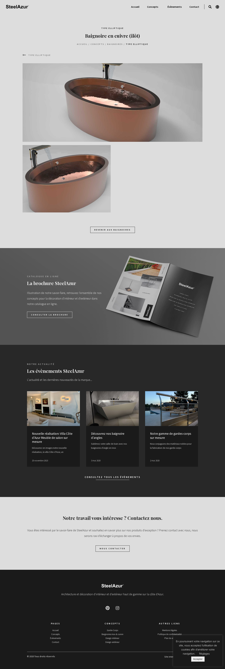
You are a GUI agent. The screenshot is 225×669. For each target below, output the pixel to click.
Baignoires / (116, 44)
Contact (194, 6)
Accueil (135, 6)
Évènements (175, 6)
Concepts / (98, 44)
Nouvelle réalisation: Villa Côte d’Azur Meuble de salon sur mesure (52, 438)
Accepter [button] (198, 659)
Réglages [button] (204, 653)
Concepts (152, 6)
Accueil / (83, 44)
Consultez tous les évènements (113, 477)
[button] (210, 6)
